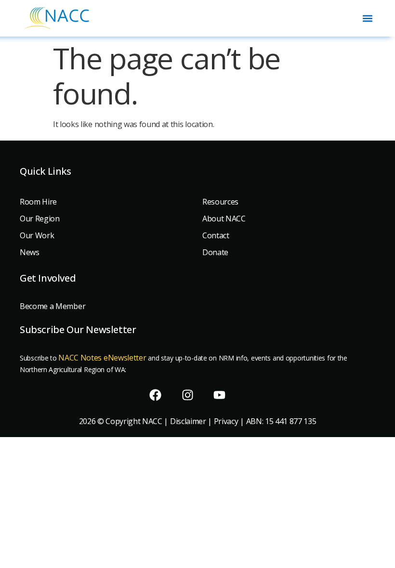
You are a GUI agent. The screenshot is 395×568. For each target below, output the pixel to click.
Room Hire (38, 201)
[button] (367, 18)
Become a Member (52, 306)
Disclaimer (188, 421)
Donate (215, 252)
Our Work (37, 235)
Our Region (40, 218)
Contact (215, 235)
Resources (220, 201)
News (30, 252)
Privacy (226, 421)
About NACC (224, 218)
